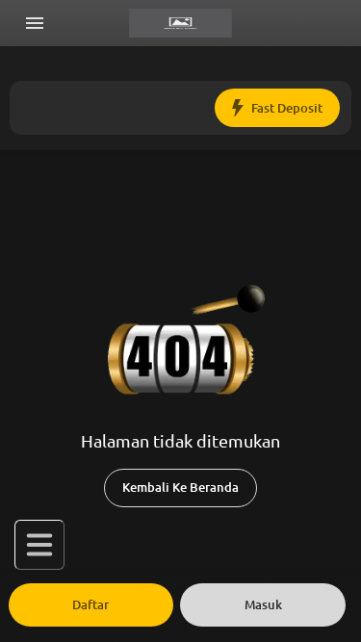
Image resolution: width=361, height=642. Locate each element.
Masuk (263, 605)
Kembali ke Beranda (180, 487)
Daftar (90, 605)
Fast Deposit (286, 108)
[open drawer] (34, 23)
